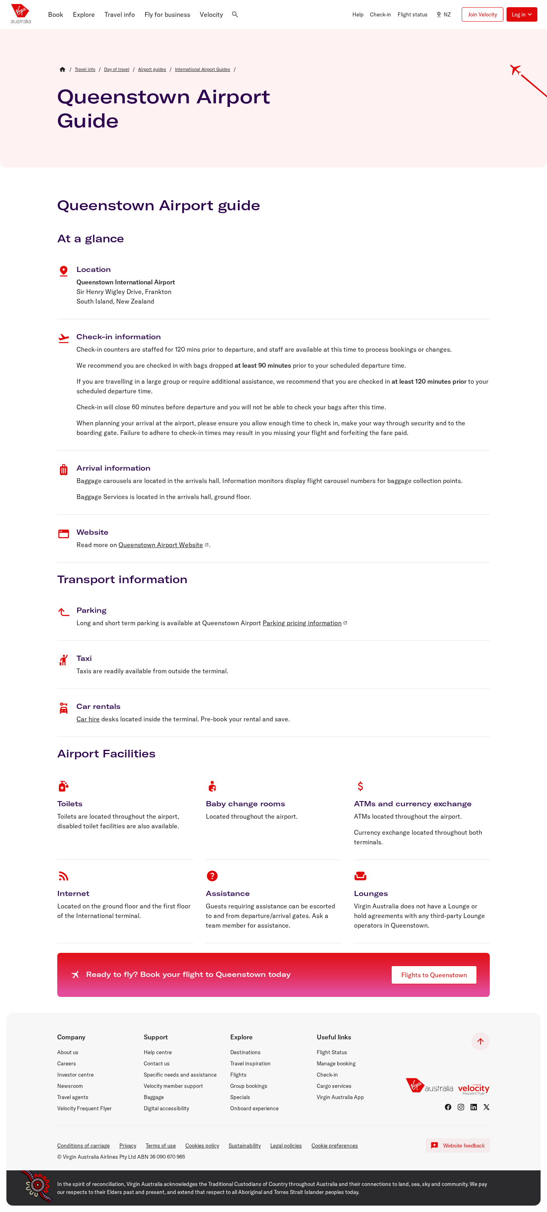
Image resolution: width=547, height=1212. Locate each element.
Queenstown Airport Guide (163, 108)
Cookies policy (202, 1145)
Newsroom (70, 1086)
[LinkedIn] (474, 1107)
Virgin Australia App (340, 1097)
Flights (238, 1074)
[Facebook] (448, 1107)
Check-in (327, 1074)
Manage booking (336, 1063)
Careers (66, 1063)
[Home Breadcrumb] (62, 69)
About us (67, 1052)
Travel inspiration (250, 1063)
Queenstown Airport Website (161, 545)
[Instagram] (461, 1107)
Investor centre (75, 1074)
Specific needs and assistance (180, 1074)
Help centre (158, 1052)
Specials (240, 1097)
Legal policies (286, 1145)
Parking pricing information (302, 623)
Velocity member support (173, 1086)
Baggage (154, 1097)
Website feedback (464, 1146)
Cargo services (334, 1086)
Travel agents (72, 1097)
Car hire (88, 719)
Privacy (127, 1145)
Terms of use (161, 1145)
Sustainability (245, 1145)
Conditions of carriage (83, 1145)
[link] (85, 69)
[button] (55, 14)
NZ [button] (447, 14)
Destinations (245, 1052)
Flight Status (332, 1052)
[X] (486, 1107)
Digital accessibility (166, 1108)
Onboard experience (254, 1108)
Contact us (157, 1063)
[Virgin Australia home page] (21, 14)
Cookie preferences (335, 1145)
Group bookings (248, 1086)
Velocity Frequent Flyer (84, 1108)
